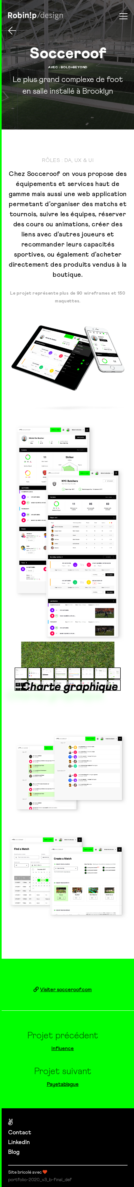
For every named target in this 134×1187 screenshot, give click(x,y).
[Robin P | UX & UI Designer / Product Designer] (35, 16)
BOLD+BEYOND (74, 67)
